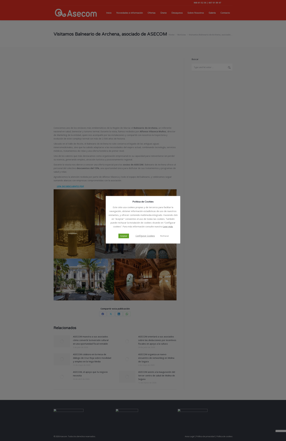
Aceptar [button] (123, 236)
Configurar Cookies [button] (145, 235)
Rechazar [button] (164, 236)
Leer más (168, 226)
